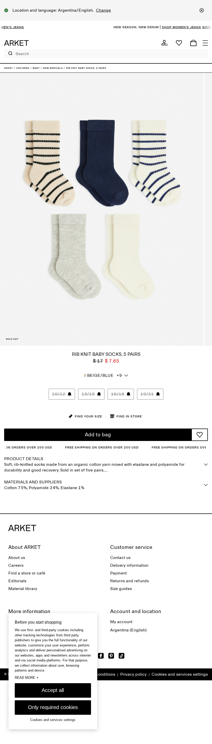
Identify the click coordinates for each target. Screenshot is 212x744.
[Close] (201, 10)
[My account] (164, 43)
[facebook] (101, 656)
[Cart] (193, 43)
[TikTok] (121, 656)
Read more (27, 677)
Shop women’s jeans (170, 27)
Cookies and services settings (180, 674)
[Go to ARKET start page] (16, 43)
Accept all (53, 690)
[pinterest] (111, 656)
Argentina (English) (128, 630)
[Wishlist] (179, 43)
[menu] (205, 43)
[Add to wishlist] (199, 434)
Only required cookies (53, 707)
